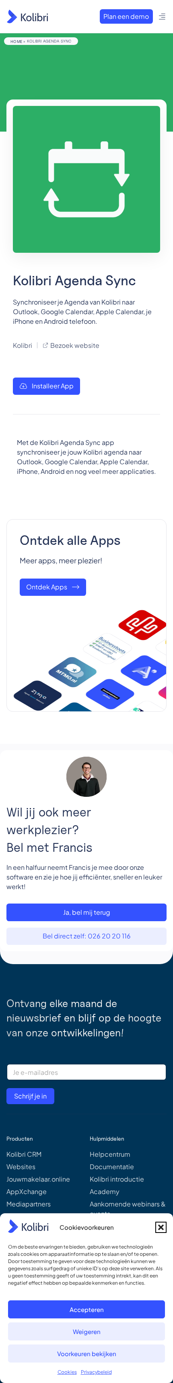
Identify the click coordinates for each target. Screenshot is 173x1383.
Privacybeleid (96, 1372)
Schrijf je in (30, 1096)
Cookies (67, 1372)
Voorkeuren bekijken (86, 1353)
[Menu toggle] (162, 16)
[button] (161, 1227)
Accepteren (87, 1309)
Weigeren (87, 1331)
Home (16, 41)
